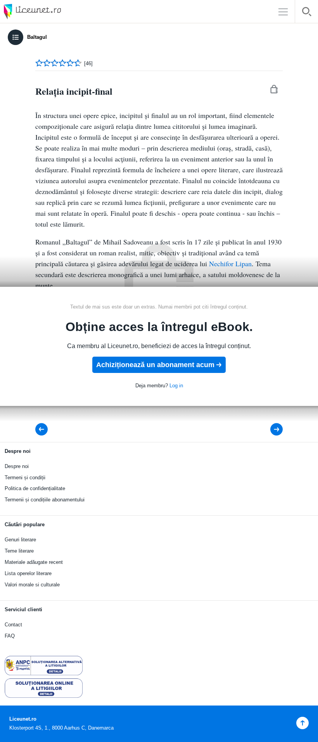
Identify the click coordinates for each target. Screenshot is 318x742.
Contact (13, 625)
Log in (176, 385)
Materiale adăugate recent (34, 562)
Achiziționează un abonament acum (155, 365)
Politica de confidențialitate (35, 488)
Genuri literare (20, 540)
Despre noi (17, 466)
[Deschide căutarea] (306, 13)
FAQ (10, 636)
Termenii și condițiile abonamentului (45, 500)
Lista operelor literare (28, 573)
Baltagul (37, 37)
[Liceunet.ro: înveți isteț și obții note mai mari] (54, 11)
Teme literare (19, 551)
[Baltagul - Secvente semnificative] (43, 429)
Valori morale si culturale (32, 585)
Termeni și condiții (25, 477)
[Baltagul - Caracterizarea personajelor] (271, 429)
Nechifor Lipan (230, 263)
